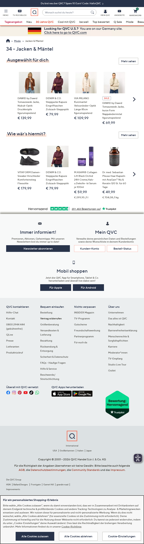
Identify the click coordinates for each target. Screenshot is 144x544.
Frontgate (36, 484)
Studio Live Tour (117, 364)
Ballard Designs (20, 484)
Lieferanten (12, 346)
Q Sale (118, 22)
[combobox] (65, 12)
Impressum (118, 470)
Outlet (112, 370)
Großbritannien (67, 450)
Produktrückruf (14, 352)
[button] (5, 13)
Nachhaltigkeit (116, 324)
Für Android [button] (88, 287)
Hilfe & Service (48, 368)
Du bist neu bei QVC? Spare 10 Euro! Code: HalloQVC (71, 3)
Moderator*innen (117, 352)
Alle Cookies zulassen (34, 536)
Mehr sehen (128, 61)
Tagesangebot (13, 22)
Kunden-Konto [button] (89, 248)
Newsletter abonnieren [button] (38, 248)
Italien (80, 450)
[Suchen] (93, 12)
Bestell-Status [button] (122, 248)
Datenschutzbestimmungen (48, 470)
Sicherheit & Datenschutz (54, 356)
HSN (8, 484)
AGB (22, 470)
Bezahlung (46, 340)
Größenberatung (49, 324)
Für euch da (80, 342)
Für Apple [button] (55, 287)
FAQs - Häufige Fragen (53, 362)
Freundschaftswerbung (87, 330)
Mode (129, 22)
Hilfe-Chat (12, 312)
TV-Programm (82, 318)
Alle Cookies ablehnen (78, 536)
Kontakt (10, 318)
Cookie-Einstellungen (121, 536)
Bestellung (46, 312)
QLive (9, 334)
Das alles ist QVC (117, 318)
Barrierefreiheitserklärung (122, 330)
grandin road (62, 484)
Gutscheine (80, 324)
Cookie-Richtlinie (71, 526)
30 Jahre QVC (45, 22)
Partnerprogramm (84, 336)
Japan (89, 450)
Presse (10, 340)
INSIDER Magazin (84, 312)
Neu (29, 22)
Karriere (112, 346)
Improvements (13, 489)
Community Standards (85, 470)
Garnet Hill (48, 484)
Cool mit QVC (66, 22)
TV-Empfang (115, 358)
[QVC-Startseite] (8, 41)
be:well (84, 22)
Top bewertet (101, 22)
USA (55, 450)
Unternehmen (116, 312)
